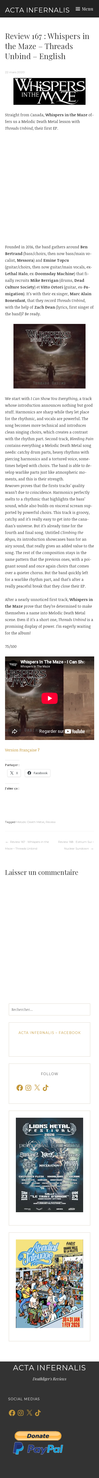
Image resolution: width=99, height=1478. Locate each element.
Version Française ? (22, 750)
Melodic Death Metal (30, 822)
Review (51, 822)
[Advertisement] (49, 187)
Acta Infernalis (37, 10)
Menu (87, 9)
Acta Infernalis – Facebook (50, 1033)
